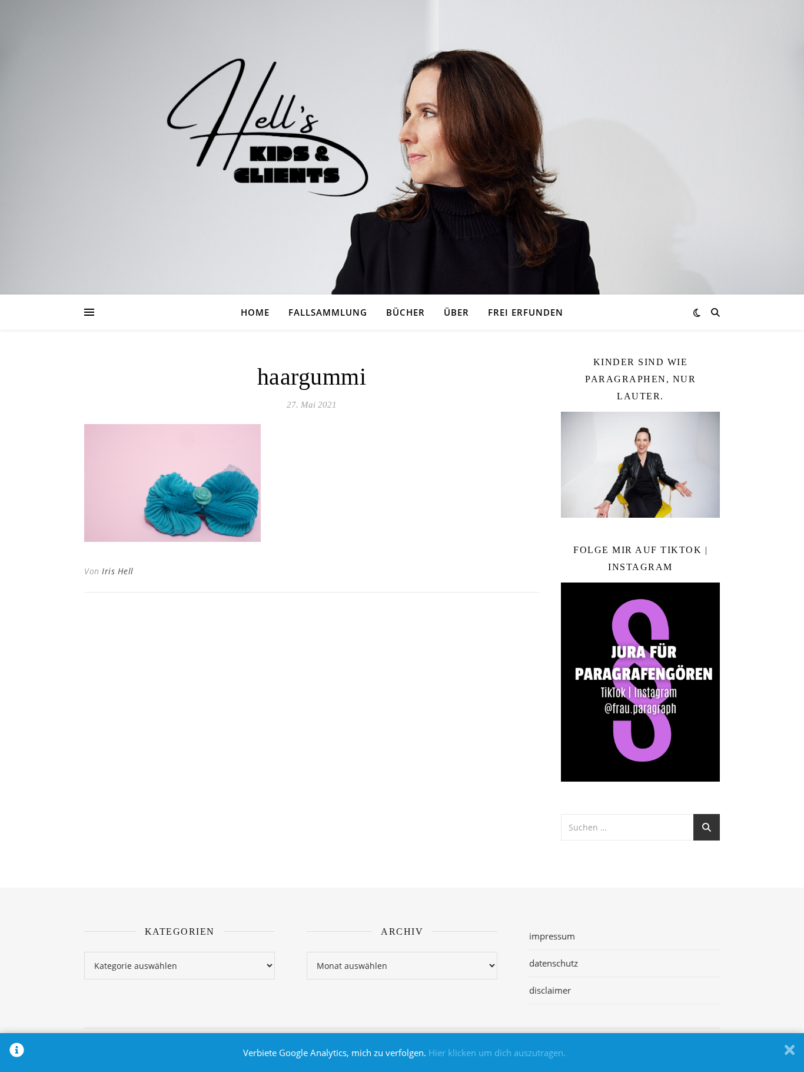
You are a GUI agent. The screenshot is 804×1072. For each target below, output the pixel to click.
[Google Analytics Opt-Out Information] (16, 1053)
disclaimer (550, 990)
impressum (552, 936)
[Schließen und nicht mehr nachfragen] (790, 1053)
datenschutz (553, 963)
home (255, 312)
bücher (405, 312)
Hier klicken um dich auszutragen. (497, 1052)
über (456, 312)
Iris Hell (118, 571)
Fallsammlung (327, 312)
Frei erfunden (525, 312)
